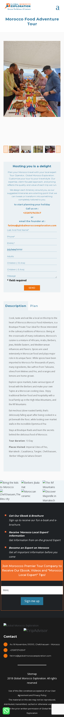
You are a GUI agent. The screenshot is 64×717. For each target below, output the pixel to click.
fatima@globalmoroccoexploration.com (30, 655)
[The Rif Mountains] (53, 484)
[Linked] (36, 669)
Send (32, 287)
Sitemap (32, 674)
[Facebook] (10, 669)
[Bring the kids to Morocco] (10, 484)
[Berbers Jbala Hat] (32, 484)
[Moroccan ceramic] (32, 493)
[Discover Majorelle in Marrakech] (53, 496)
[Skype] (27, 669)
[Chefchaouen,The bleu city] (10, 495)
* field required (16, 280)
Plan (34, 306)
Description (15, 306)
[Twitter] (19, 669)
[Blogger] (53, 669)
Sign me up (32, 601)
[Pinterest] (45, 669)
